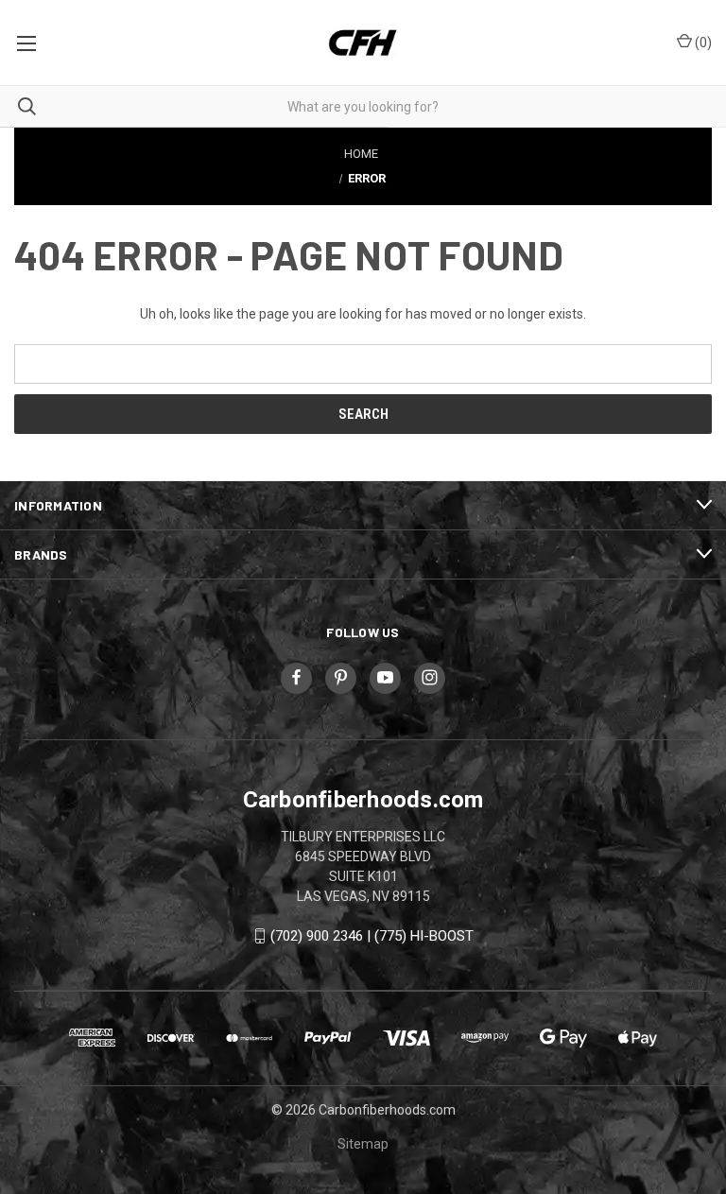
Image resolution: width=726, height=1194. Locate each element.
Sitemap (363, 1143)
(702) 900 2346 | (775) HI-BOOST (372, 935)
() (702, 42)
